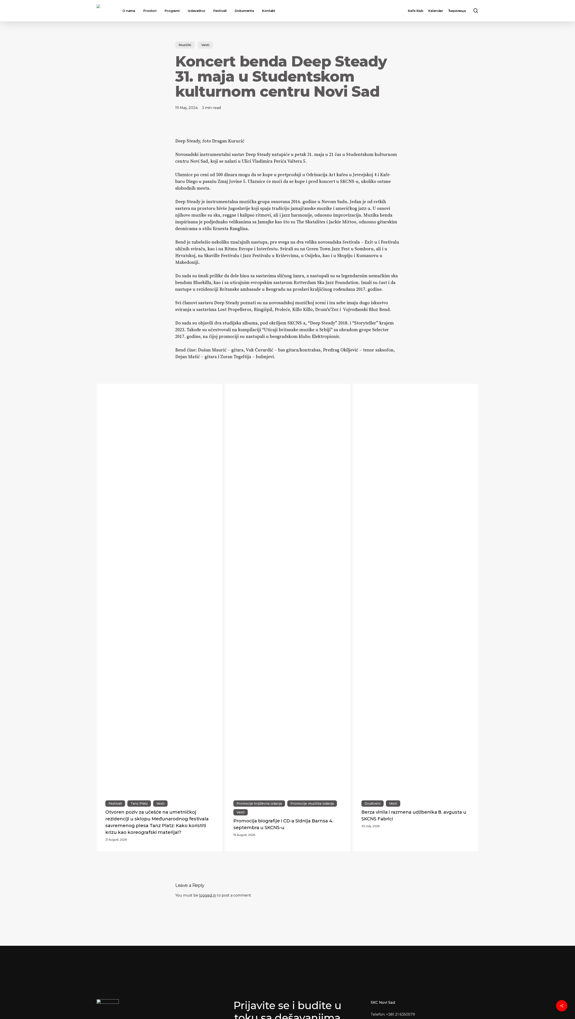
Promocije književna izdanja (259, 803)
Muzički (185, 45)
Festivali (115, 803)
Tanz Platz (139, 803)
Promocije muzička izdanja (312, 803)
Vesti (205, 45)
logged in (207, 895)
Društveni (372, 803)
